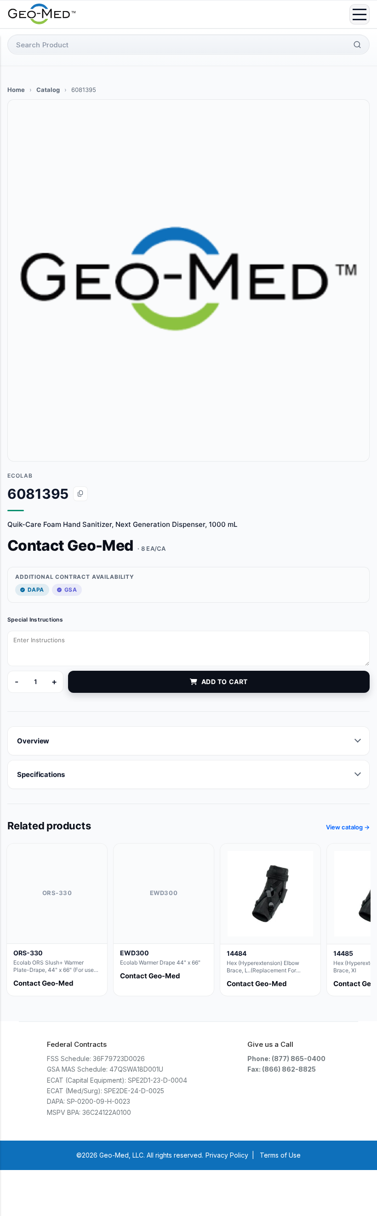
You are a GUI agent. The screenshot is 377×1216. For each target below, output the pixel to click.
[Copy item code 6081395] (80, 493)
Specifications (41, 774)
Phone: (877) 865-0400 (286, 1058)
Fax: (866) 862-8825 (281, 1069)
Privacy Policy (227, 1155)
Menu (359, 14)
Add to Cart (224, 681)
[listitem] (57, 919)
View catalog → (348, 827)
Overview (33, 740)
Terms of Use (280, 1155)
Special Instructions (35, 619)
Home (16, 89)
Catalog (48, 89)
